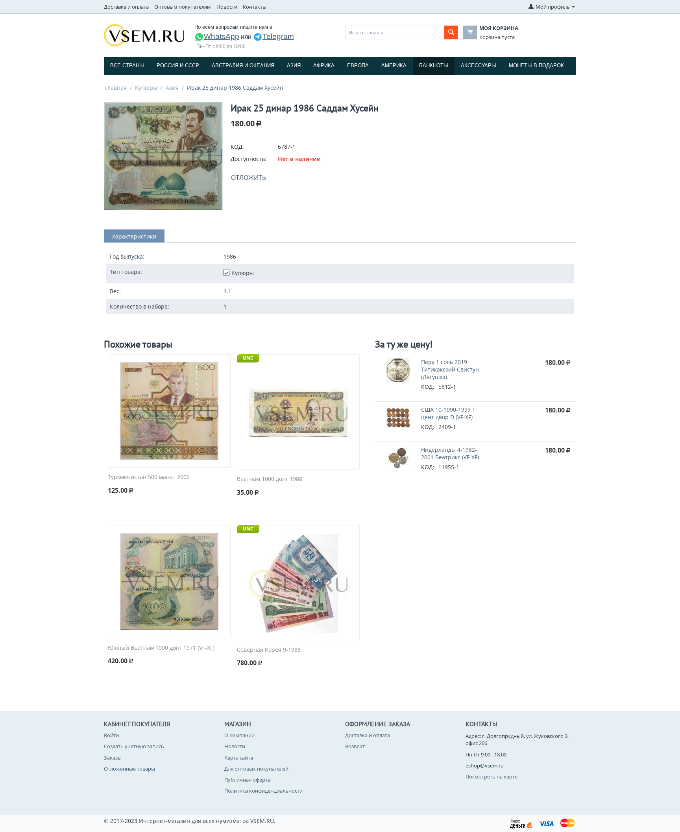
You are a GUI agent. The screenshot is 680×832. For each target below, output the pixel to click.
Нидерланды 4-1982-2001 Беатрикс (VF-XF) (450, 453)
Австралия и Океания (243, 65)
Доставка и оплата (126, 6)
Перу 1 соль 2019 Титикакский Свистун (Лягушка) (450, 369)
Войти (111, 735)
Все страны (127, 65)
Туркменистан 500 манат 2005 (149, 477)
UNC (248, 358)
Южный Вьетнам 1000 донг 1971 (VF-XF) (161, 648)
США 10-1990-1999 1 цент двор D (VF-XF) (448, 413)
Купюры (146, 87)
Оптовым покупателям (182, 6)
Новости (226, 6)
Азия (294, 65)
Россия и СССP (178, 65)
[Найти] (451, 32)
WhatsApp (221, 36)
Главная (116, 87)
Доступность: (248, 159)
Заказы (113, 757)
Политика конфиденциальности (263, 790)
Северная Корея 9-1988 (269, 650)
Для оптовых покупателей (256, 768)
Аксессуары (478, 65)
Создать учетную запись (134, 746)
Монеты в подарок (536, 65)
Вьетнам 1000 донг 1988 (269, 479)
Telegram (278, 36)
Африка (323, 65)
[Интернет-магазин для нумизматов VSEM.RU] (144, 34)
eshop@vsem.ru (485, 765)
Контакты (254, 6)
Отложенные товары (129, 768)
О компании (239, 735)
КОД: (237, 146)
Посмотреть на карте (491, 776)
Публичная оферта (247, 779)
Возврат (355, 746)
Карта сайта (238, 757)
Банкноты (433, 65)
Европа (358, 65)
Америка (394, 65)
